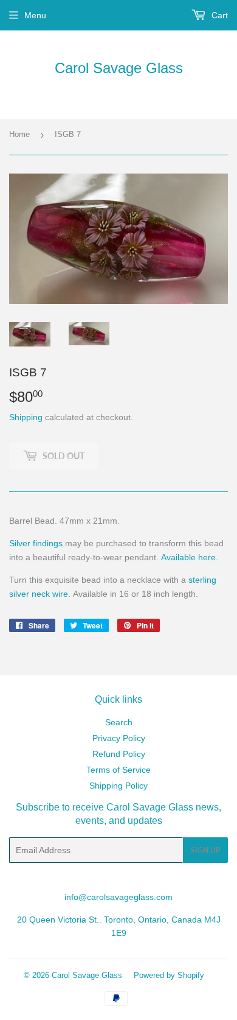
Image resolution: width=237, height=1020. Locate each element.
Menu (35, 15)
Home (19, 134)
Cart (218, 15)
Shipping (26, 417)
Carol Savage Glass (119, 68)
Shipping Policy (118, 785)
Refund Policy (118, 754)
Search (118, 722)
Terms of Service (118, 770)
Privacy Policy (118, 738)
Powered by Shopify (169, 975)
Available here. (189, 557)
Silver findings (36, 543)
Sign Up (205, 850)
